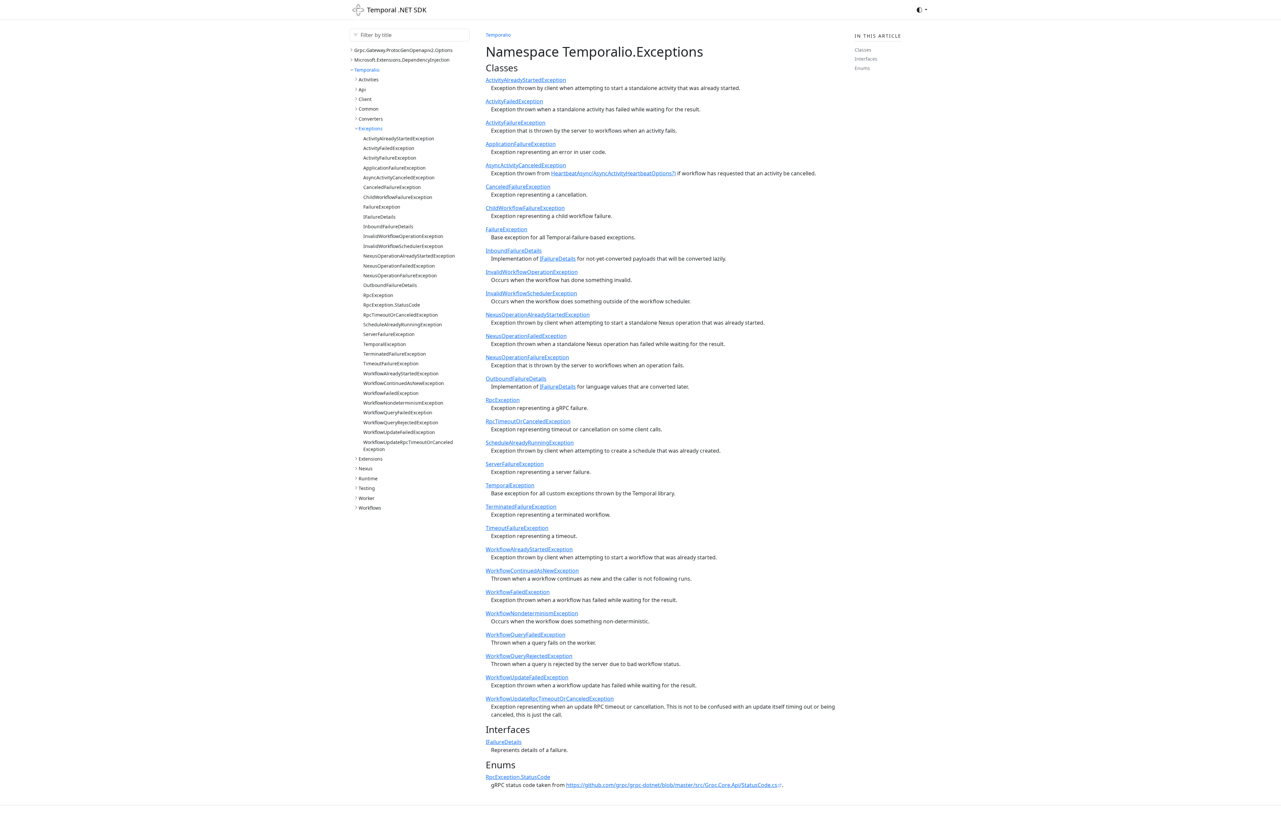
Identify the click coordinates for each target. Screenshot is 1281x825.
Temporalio (366, 70)
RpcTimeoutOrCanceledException (400, 315)
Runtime (368, 478)
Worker (367, 498)
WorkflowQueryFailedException (397, 412)
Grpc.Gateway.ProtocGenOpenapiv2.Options (403, 50)
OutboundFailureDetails (390, 285)
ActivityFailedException (388, 148)
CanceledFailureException (392, 187)
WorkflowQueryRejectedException (400, 422)
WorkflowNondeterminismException (403, 403)
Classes (863, 50)
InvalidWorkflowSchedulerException (403, 246)
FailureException (381, 207)
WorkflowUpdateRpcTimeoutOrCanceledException (550, 698)
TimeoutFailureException (391, 363)
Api (362, 89)
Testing (367, 488)
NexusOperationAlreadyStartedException (409, 256)
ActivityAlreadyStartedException (398, 138)
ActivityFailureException (389, 158)
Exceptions (371, 128)
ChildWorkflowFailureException (397, 197)
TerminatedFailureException (394, 354)
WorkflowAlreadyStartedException (401, 373)
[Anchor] (524, 67)
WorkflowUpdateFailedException (399, 432)
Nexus (366, 468)
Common (369, 109)
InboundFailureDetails (388, 226)
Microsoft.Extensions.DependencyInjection (402, 60)
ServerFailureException (389, 334)
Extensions (371, 459)
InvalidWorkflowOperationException (403, 236)
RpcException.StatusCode (391, 305)
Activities (369, 79)
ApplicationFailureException (394, 168)
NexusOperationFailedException (399, 266)
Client (365, 99)
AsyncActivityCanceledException (399, 177)
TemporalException (384, 344)
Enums (862, 68)
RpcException (378, 295)
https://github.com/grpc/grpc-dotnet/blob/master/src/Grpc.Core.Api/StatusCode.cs (671, 785)
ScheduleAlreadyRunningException (402, 324)
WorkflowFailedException (391, 393)
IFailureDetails (379, 217)
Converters (371, 119)
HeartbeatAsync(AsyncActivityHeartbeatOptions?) (613, 173)
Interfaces (866, 59)
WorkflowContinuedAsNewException (403, 383)
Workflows (370, 508)
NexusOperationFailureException (400, 275)
